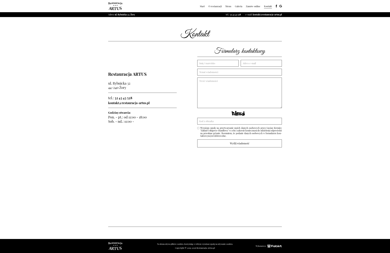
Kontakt (268, 6)
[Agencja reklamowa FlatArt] (275, 246)
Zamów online (253, 6)
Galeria (238, 6)
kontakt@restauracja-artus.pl (267, 14)
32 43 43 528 (235, 14)
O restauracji (215, 6)
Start (202, 6)
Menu (228, 6)
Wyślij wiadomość (239, 143)
